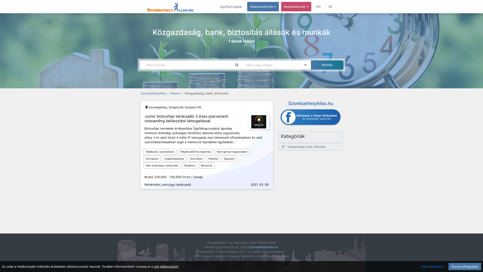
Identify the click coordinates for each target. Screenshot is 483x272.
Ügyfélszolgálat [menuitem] (231, 6)
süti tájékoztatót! (166, 266)
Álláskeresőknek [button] (262, 6)
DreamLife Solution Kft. (185, 107)
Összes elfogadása (464, 266)
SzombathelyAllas (153, 93)
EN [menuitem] (318, 6)
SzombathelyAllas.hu (263, 247)
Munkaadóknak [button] (295, 6)
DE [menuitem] (330, 6)
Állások (175, 93)
